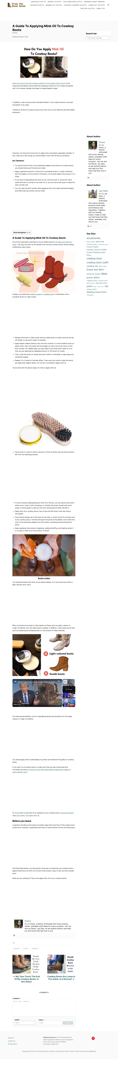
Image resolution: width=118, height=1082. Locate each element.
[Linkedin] (14, 935)
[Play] (69, 696)
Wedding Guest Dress (96, 292)
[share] (58, 681)
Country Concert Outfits (97, 250)
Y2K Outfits (90, 295)
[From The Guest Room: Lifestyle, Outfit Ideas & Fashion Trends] (17, 5)
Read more (54, 1044)
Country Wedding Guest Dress (96, 253)
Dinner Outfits (103, 266)
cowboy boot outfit (97, 262)
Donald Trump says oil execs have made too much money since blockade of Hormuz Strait (37, 682)
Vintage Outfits (91, 289)
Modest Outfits (91, 283)
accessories (16, 948)
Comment (16, 998)
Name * (17, 1020)
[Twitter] (91, 226)
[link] (15, 682)
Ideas (104, 273)
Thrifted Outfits (100, 286)
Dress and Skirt (95, 269)
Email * (41, 1020)
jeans (96, 277)
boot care (25, 948)
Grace (15, 32)
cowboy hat (92, 266)
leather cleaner (36, 294)
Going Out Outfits (93, 274)
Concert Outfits (93, 247)
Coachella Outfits (92, 244)
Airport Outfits (91, 242)
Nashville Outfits (101, 283)
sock (94, 286)
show (28, 232)
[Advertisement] (59, 1070)
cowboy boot (35, 948)
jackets (90, 277)
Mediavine (92, 1051)
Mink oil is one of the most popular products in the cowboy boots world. (38, 83)
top (106, 286)
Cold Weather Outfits (103, 244)
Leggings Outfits (92, 280)
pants (89, 286)
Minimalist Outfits (103, 280)
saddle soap (48, 294)
